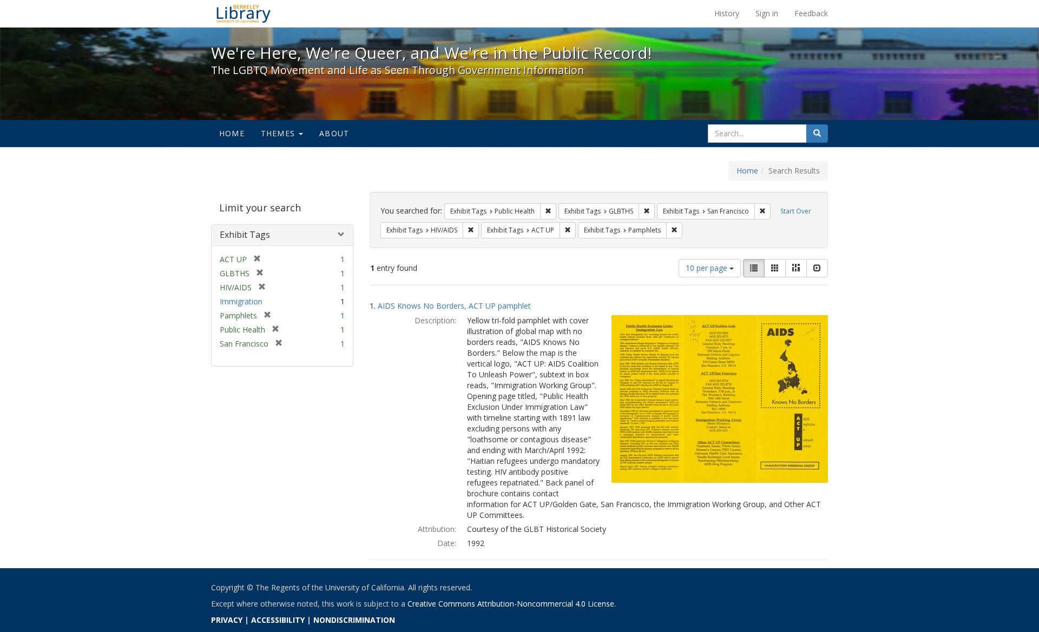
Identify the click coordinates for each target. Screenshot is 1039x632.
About (334, 133)
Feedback (811, 13)
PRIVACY (226, 620)
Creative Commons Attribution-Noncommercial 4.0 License (510, 603)
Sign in (766, 13)
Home (232, 133)
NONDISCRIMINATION (354, 620)
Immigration (241, 301)
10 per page (707, 268)
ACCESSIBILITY (278, 620)
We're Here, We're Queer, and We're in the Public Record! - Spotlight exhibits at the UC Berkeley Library (243, 13)
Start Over (795, 211)
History (726, 13)
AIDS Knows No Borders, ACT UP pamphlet (454, 306)
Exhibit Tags (245, 235)
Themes (279, 133)
